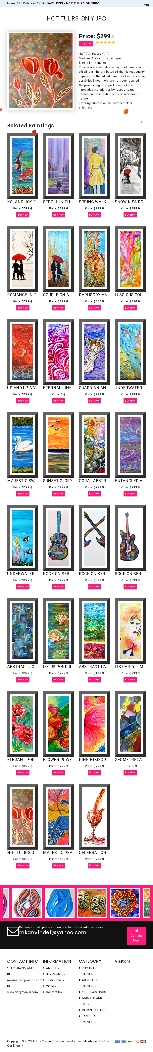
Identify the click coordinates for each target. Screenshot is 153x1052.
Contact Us (54, 992)
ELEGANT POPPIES (25, 759)
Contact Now (136, 938)
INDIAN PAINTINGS (95, 1010)
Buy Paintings (55, 974)
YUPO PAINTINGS (94, 992)
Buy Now (23, 214)
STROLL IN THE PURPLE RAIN (71, 201)
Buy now (86, 43)
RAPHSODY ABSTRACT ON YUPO (110, 294)
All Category (27, 3)
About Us (52, 968)
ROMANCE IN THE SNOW (31, 294)
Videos (51, 986)
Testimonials (55, 980)
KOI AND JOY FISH (25, 201)
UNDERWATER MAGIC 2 (29, 573)
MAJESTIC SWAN (24, 480)
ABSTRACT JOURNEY (27, 666)
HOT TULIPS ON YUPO (27, 852)
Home (11, 3)
